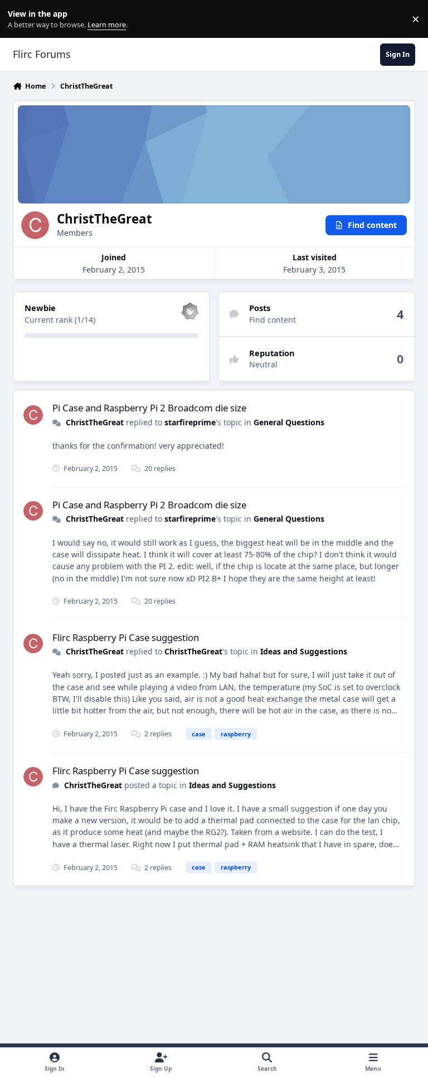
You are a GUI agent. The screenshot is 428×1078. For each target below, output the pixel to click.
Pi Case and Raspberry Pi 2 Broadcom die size (149, 407)
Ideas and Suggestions (303, 651)
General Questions (289, 422)
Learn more (21, 19)
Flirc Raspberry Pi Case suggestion (125, 637)
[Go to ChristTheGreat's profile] (33, 415)
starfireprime (190, 422)
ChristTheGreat (95, 422)
